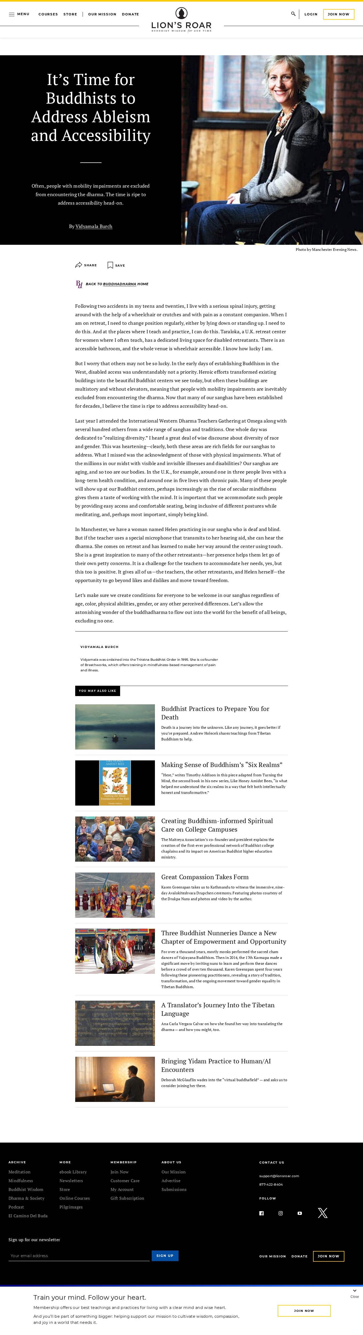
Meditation (20, 1172)
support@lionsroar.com (279, 1176)
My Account (122, 1189)
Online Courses (75, 1198)
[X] (323, 1213)
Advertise (171, 1181)
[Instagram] (284, 1213)
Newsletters (71, 1181)
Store (70, 14)
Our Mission (102, 14)
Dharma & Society (26, 1198)
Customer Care (125, 1181)
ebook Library (73, 1172)
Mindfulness (21, 1181)
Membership (124, 1162)
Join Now (339, 14)
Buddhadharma (119, 284)
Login (311, 14)
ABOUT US (172, 1162)
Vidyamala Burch (94, 226)
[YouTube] (304, 1213)
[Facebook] (265, 1213)
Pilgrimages (71, 1207)
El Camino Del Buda (28, 1216)
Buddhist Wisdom (26, 1189)
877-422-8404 (271, 1184)
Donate (131, 14)
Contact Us (271, 1162)
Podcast (16, 1207)
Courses (48, 14)
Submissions (174, 1189)
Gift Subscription (127, 1198)
